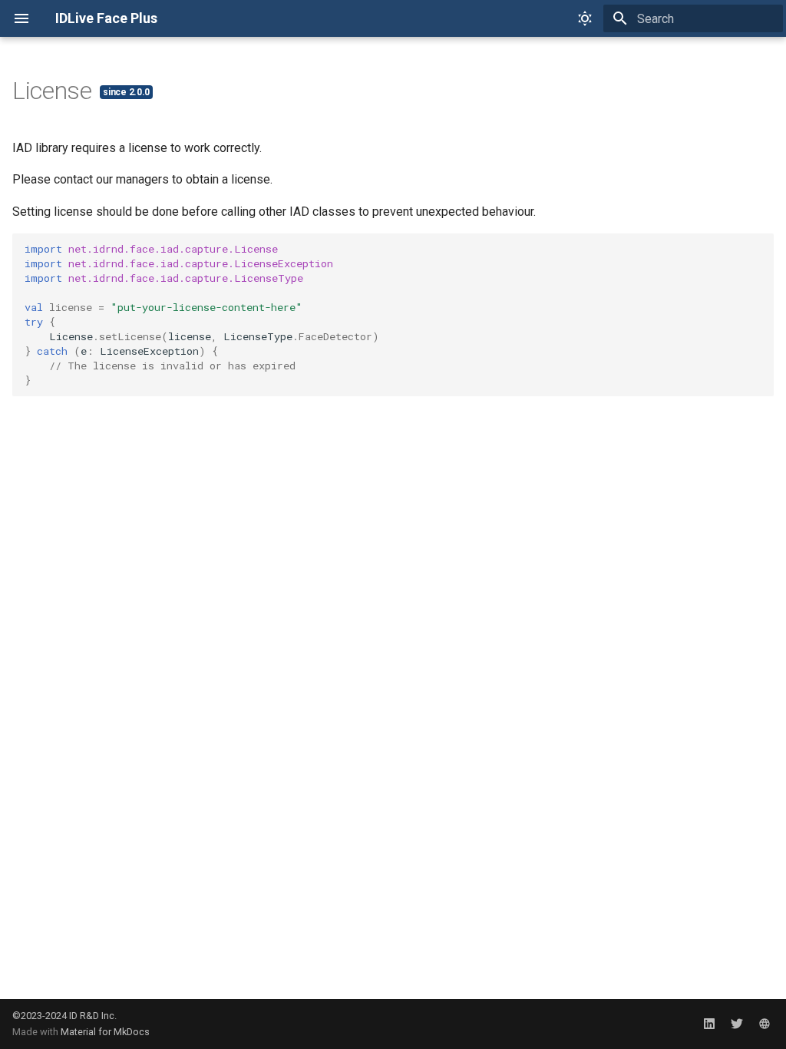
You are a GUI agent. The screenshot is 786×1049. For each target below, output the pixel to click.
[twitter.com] (737, 1023)
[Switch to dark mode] (585, 18)
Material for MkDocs (105, 1031)
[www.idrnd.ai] (764, 1023)
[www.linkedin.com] (709, 1023)
